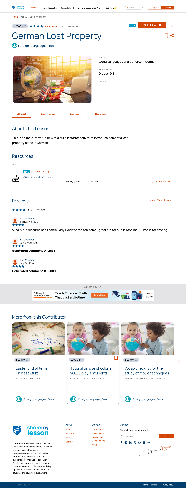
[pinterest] (135, 442)
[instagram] (126, 442)
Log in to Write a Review (160, 200)
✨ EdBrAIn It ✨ (109, 8)
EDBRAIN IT (41, 171)
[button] (179, 362)
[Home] (18, 7)
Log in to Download (159, 181)
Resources (47, 114)
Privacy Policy (167, 485)
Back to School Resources (70, 8)
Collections (97, 429)
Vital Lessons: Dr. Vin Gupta (91, 8)
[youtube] (139, 442)
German (150, 61)
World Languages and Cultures (120, 61)
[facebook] (121, 442)
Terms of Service (150, 485)
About (21, 114)
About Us (70, 429)
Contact (69, 441)
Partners (70, 433)
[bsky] (148, 442)
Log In (154, 7)
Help (68, 437)
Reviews (75, 114)
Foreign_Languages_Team (37, 45)
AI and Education (50, 8)
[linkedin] (130, 442)
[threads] (144, 442)
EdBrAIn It (154, 25)
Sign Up (167, 7)
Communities (98, 433)
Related (100, 114)
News (94, 444)
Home (15, 17)
